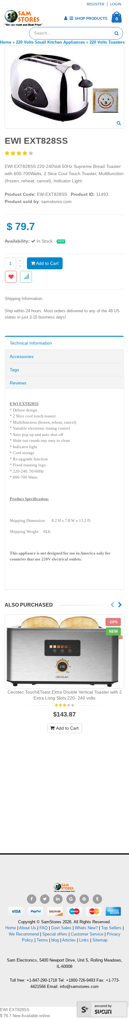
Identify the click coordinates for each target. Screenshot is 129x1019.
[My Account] (66, 18)
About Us (27, 927)
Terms (43, 940)
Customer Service (87, 934)
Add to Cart (47, 263)
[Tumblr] (97, 899)
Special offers (54, 934)
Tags (14, 369)
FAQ (43, 927)
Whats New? (86, 927)
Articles (69, 940)
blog (55, 940)
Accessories (22, 356)
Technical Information (31, 343)
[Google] (71, 899)
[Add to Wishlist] (11, 277)
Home (10, 927)
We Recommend (24, 934)
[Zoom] (119, 124)
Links (84, 940)
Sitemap (99, 940)
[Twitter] (44, 899)
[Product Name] (64, 651)
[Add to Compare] (26, 277)
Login (115, 4)
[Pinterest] (84, 899)
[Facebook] (31, 899)
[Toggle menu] (49, 16)
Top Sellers (111, 927)
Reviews (18, 382)
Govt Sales (61, 927)
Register (95, 4)
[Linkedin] (58, 899)
